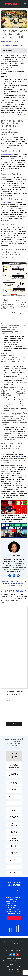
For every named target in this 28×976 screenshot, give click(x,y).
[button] (25, 50)
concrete (21, 382)
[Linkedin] (10, 954)
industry (6, 81)
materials (22, 378)
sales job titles (19, 456)
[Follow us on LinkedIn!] (14, 575)
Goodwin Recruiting (6, 177)
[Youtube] (17, 954)
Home (2, 41)
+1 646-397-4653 (14, 971)
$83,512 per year (20, 460)
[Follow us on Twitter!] (9, 575)
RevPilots (3, 137)
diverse (12, 467)
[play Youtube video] (14, 507)
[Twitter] (14, 954)
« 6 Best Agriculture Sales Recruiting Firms (14, 581)
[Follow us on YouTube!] (18, 575)
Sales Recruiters (13, 41)
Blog (6, 41)
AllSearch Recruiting (6, 154)
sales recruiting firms (13, 69)
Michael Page (4, 227)
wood (9, 382)
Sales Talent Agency (6, 202)
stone (25, 382)
